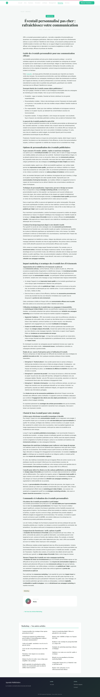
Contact (76, 687)
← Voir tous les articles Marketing (32, 611)
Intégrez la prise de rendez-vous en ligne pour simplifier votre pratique (35, 659)
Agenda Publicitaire (13, 682)
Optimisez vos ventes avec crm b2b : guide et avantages (64, 653)
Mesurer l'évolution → (87, 2)
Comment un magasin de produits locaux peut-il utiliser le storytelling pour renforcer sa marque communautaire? (34, 638)
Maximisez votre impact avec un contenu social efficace (33, 654)
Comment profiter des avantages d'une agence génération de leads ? (34, 632)
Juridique (44, 2)
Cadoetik (29, 74)
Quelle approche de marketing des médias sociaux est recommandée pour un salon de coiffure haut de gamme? (34, 665)
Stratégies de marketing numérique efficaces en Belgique (64, 647)
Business (30, 2)
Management (52, 2)
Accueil (20, 2)
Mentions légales (78, 684)
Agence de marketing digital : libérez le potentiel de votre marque (63, 632)
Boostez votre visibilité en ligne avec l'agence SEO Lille (64, 637)
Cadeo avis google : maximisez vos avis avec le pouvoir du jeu (35, 644)
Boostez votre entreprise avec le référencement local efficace (61, 668)
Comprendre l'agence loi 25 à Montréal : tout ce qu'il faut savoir (64, 663)
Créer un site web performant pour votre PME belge (35, 649)
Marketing (60, 2)
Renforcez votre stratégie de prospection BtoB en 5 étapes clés (64, 642)
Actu (25, 2)
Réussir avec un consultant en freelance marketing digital (63, 658)
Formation (37, 2)
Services (67, 2)
